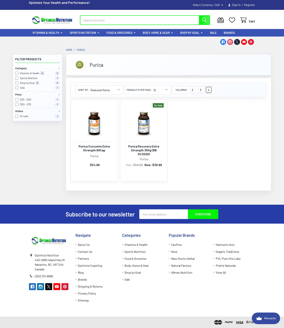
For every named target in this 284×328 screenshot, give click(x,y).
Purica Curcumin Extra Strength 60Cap (94, 148)
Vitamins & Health (45, 32)
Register (249, 5)
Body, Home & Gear (156, 32)
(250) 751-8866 (44, 276)
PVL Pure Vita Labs (228, 258)
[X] (237, 42)
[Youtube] (244, 42)
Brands (229, 32)
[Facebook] (223, 42)
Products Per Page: (139, 90)
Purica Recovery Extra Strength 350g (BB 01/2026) (143, 150)
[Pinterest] (251, 42)
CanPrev (176, 244)
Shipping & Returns (90, 286)
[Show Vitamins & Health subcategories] (42, 73)
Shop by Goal (189, 32)
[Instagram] (230, 42)
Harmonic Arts (225, 244)
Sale (213, 32)
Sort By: (83, 90)
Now (174, 251)
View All (221, 272)
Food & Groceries (119, 32)
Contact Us (85, 251)
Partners (83, 258)
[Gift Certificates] (221, 20)
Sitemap (83, 300)
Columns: (181, 90)
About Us (84, 244)
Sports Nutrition (83, 32)
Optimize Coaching (90, 265)
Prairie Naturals (226, 265)
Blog (81, 272)
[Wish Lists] (232, 20)
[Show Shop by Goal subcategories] (37, 83)
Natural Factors (181, 265)
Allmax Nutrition (181, 272)
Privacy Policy (87, 293)
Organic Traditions (227, 251)
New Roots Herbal (183, 258)
